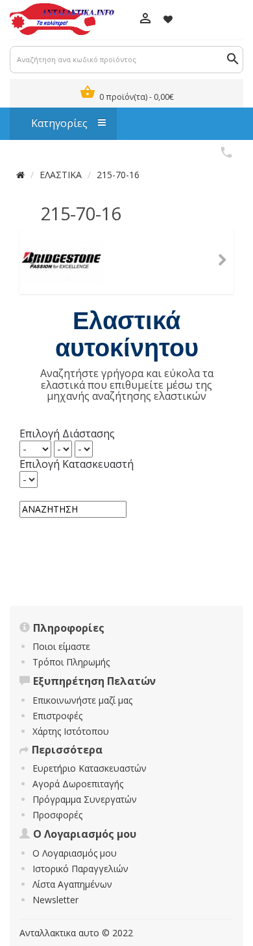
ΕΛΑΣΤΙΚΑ (61, 174)
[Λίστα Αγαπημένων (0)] (168, 19)
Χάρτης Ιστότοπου (70, 731)
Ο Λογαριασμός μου (74, 853)
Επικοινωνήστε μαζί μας (82, 700)
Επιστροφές (57, 715)
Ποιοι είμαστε (61, 646)
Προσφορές (57, 815)
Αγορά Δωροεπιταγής (77, 784)
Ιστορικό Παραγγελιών (80, 868)
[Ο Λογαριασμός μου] (144, 19)
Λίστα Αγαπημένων (72, 884)
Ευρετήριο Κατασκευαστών (89, 768)
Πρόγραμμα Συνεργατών (84, 799)
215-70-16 (118, 174)
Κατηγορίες (53, 123)
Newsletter (55, 900)
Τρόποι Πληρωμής (71, 662)
